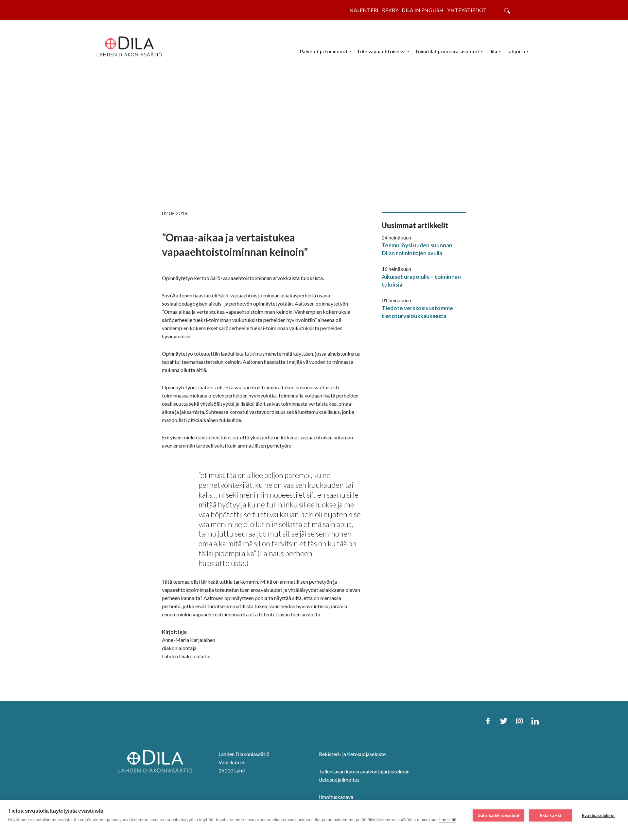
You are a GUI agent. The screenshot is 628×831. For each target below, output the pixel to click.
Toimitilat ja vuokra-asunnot (447, 51)
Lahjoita (515, 51)
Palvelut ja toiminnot (324, 51)
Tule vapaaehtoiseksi (381, 51)
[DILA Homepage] (155, 760)
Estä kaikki (550, 815)
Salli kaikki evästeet (498, 815)
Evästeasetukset (598, 815)
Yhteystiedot (467, 10)
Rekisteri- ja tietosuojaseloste (352, 754)
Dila (492, 51)
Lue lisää (447, 819)
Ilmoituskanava (336, 797)
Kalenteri (364, 10)
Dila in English (423, 10)
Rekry (390, 10)
